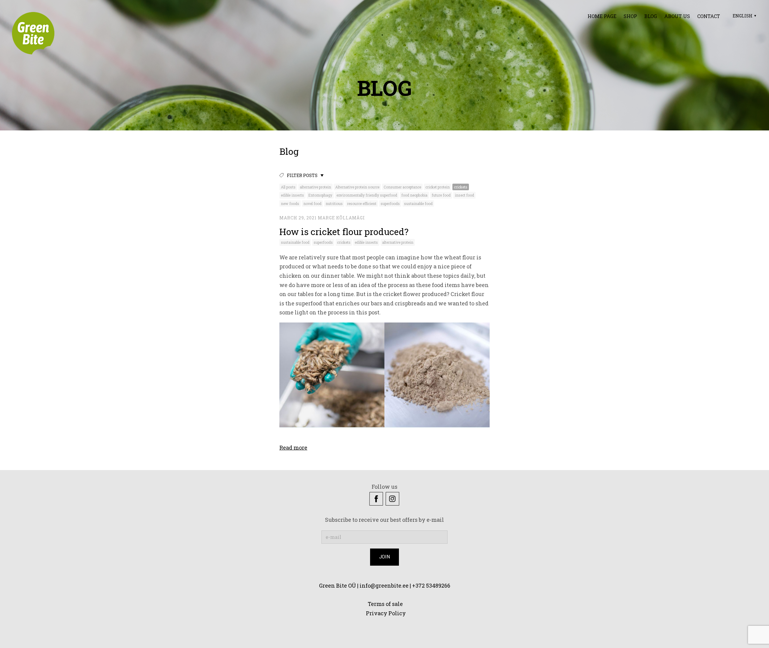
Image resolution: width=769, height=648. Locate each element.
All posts (288, 187)
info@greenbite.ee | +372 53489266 (405, 585)
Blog (650, 16)
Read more (293, 447)
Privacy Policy (386, 613)
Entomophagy (320, 195)
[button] (743, 16)
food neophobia (414, 195)
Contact (708, 16)
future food (441, 195)
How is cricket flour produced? (344, 231)
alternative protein (315, 187)
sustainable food (418, 203)
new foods (290, 203)
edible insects (292, 195)
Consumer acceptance (402, 187)
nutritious (334, 203)
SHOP (630, 16)
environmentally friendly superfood (366, 195)
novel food (312, 203)
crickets (460, 187)
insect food (464, 195)
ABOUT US (677, 16)
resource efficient (361, 203)
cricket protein (437, 187)
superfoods (390, 203)
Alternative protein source (357, 187)
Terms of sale (384, 603)
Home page (602, 16)
